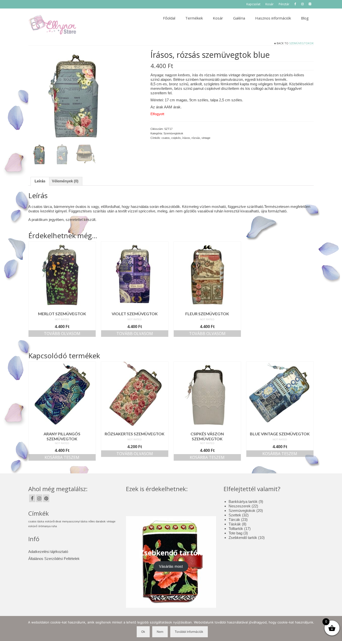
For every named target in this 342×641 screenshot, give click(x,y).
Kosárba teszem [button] (62, 457)
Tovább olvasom (62, 333)
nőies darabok (97, 521)
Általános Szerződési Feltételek (54, 558)
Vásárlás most (171, 566)
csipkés (176, 137)
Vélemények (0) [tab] (65, 181)
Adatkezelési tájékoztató (48, 551)
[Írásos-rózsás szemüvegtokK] (74, 96)
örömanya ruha (47, 526)
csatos (165, 137)
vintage (206, 137)
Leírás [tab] (40, 181)
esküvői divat (53, 521)
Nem (160, 631)
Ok (143, 631)
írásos (186, 137)
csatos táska (36, 521)
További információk (189, 631)
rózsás (196, 137)
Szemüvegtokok (301, 43)
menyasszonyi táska (74, 521)
